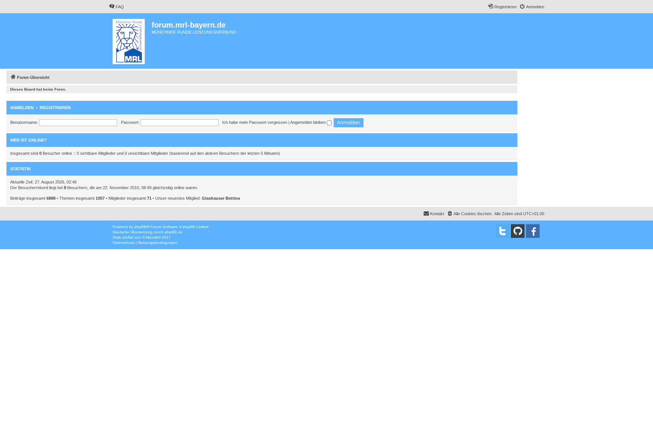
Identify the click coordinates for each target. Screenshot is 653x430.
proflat (127, 237)
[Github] (518, 231)
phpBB (141, 227)
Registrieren (55, 107)
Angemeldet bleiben (308, 122)
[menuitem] (116, 6)
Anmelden (22, 107)
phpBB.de (174, 232)
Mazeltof (153, 237)
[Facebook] (533, 231)
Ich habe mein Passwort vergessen (254, 122)
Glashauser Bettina (221, 198)
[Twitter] (502, 231)
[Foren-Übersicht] (130, 41)
